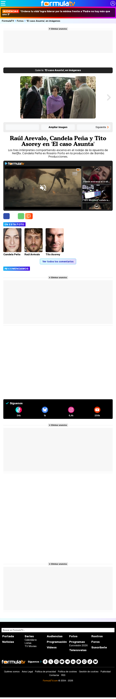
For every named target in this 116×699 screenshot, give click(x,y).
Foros (95, 642)
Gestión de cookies (88, 672)
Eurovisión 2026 (78, 645)
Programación (57, 642)
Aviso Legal (27, 672)
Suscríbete (99, 647)
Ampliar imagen (58, 127)
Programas (77, 642)
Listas (28, 643)
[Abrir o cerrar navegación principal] (3, 3)
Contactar (54, 675)
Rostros (97, 636)
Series (29, 636)
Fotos (20, 20)
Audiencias (55, 636)
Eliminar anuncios (59, 28)
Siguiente (100, 127)
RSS (63, 675)
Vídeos (52, 647)
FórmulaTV (8, 20)
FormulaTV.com (50, 680)
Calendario (31, 640)
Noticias (8, 642)
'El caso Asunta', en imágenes (43, 20)
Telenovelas (78, 650)
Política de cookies (67, 672)
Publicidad (106, 672)
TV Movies (31, 646)
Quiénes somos (12, 672)
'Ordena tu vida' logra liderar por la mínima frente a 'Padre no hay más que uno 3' (56, 12)
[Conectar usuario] (112, 3)
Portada (8, 636)
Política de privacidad (45, 672)
